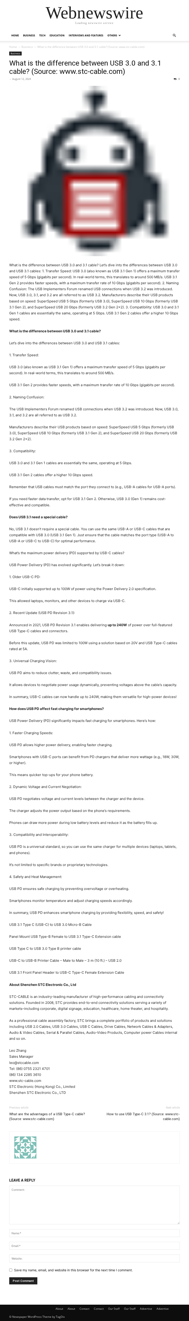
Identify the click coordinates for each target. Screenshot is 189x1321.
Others (112, 35)
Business (29, 35)
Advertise (146, 1309)
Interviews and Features (86, 35)
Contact (84, 1309)
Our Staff (114, 1309)
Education (57, 35)
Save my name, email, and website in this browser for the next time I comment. (73, 1270)
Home (15, 35)
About (59, 1309)
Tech (42, 35)
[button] (174, 35)
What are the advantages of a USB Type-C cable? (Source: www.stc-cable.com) (47, 1116)
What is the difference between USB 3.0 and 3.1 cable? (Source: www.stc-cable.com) (85, 67)
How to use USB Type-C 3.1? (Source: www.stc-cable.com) (143, 1116)
